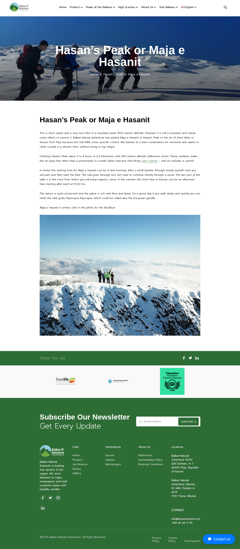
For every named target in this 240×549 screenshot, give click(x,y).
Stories (76, 468)
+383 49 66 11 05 (181, 523)
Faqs (187, 541)
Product (75, 7)
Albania (110, 459)
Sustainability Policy (150, 459)
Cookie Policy (172, 539)
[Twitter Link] (50, 498)
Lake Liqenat (149, 161)
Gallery (76, 473)
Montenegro (113, 464)
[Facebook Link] (43, 498)
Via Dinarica (79, 464)
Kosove (109, 455)
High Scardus (126, 7)
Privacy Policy (156, 539)
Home (62, 7)
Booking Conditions (150, 464)
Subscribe (187, 421)
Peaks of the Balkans (99, 7)
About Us (147, 7)
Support (195, 541)
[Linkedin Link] (43, 508)
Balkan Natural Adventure (64, 537)
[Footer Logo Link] (54, 451)
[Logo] (21, 7)
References (145, 455)
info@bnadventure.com (185, 519)
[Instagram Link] (58, 498)
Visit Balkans (167, 7)
